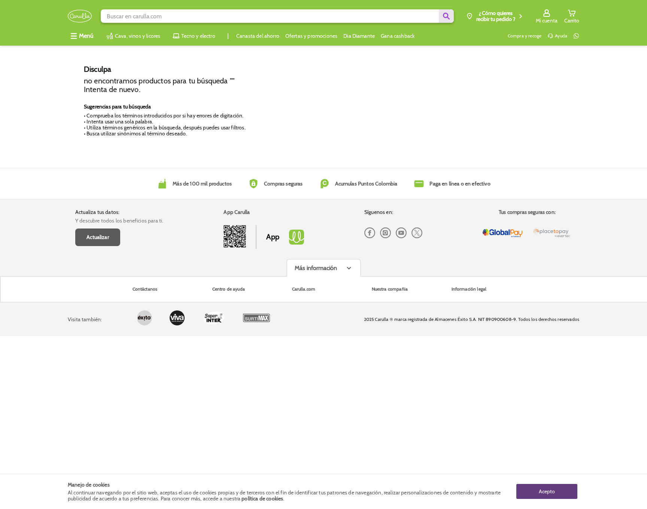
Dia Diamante (359, 36)
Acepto (547, 491)
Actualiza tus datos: (97, 212)
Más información (316, 268)
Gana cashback (397, 36)
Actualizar (97, 237)
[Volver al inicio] (80, 16)
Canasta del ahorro (257, 36)
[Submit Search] (446, 16)
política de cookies (262, 498)
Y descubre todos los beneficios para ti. (119, 221)
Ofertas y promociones (311, 36)
